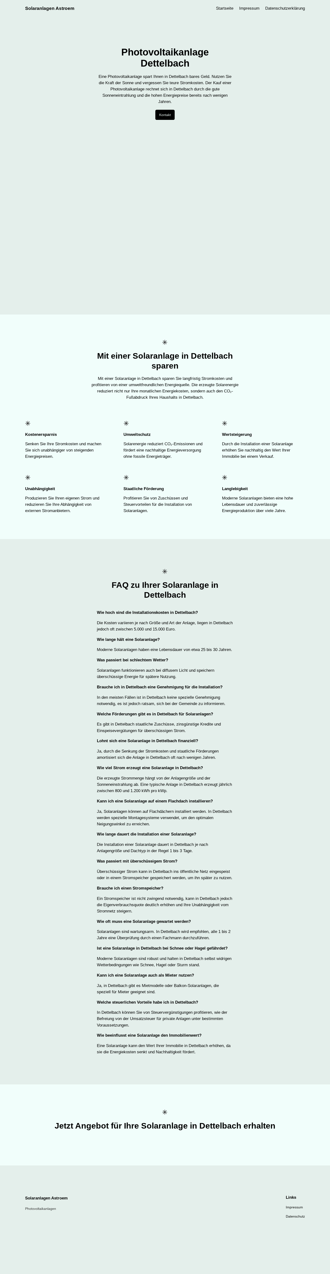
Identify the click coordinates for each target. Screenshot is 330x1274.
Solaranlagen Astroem (49, 8)
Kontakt (165, 115)
